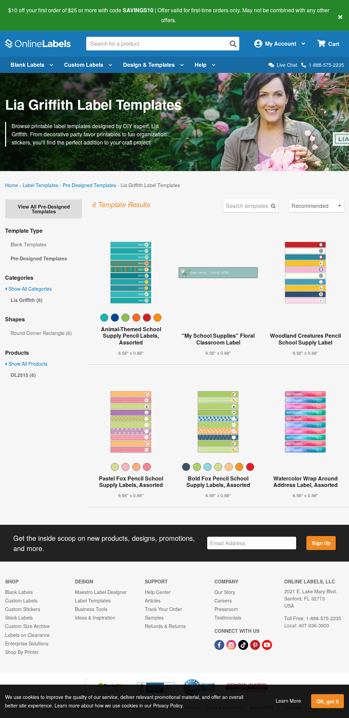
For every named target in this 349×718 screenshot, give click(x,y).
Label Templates (40, 185)
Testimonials (227, 617)
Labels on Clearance (27, 634)
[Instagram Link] (232, 644)
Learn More (288, 700)
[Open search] (233, 43)
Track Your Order (163, 609)
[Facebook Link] (220, 644)
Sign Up (321, 542)
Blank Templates (28, 244)
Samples (154, 617)
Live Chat (287, 64)
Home (11, 185)
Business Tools (91, 609)
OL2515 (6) (23, 374)
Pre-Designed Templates (89, 185)
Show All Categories (29, 288)
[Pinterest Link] (255, 644)
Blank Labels (27, 64)
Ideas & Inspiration (95, 617)
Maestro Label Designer (101, 592)
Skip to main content (25, 15)
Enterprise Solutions (26, 643)
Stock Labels (19, 617)
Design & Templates (149, 64)
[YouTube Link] (267, 644)
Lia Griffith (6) (27, 299)
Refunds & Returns (165, 626)
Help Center (158, 592)
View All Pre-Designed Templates (44, 209)
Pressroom (226, 609)
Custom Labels (83, 64)
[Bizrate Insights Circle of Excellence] (213, 679)
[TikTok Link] (243, 644)
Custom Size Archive (27, 626)
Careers (223, 600)
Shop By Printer (22, 651)
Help (201, 64)
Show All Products (27, 363)
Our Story (224, 592)
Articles (153, 600)
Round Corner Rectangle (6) (41, 333)
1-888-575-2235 (326, 64)
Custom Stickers (22, 609)
